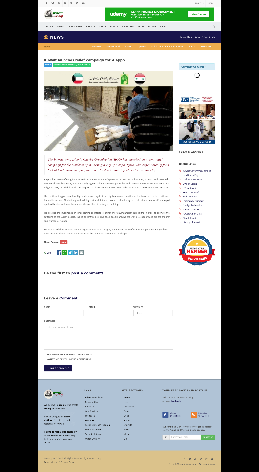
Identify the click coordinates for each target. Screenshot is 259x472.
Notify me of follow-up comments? (68, 359)
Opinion (198, 37)
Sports (192, 46)
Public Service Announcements (167, 46)
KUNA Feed (206, 46)
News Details (209, 37)
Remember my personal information (69, 354)
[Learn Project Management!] (159, 14)
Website (138, 307)
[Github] (65, 3)
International (113, 46)
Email (92, 307)
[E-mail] (81, 253)
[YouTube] (59, 3)
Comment (49, 321)
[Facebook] (47, 3)
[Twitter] (53, 3)
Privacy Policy (67, 462)
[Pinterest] (72, 3)
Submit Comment (58, 368)
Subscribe (208, 437)
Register (199, 3)
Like (49, 253)
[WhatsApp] (64, 253)
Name (47, 307)
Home (182, 37)
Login (210, 3)
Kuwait (128, 46)
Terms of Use (51, 462)
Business (96, 46)
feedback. (176, 401)
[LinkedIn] (75, 253)
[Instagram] (78, 3)
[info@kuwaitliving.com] (84, 3)
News (189, 37)
